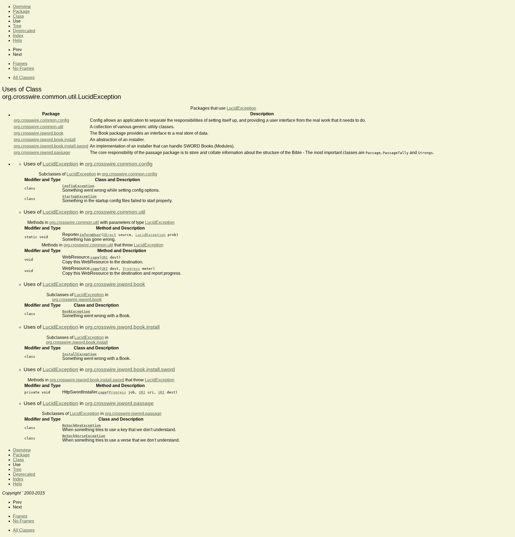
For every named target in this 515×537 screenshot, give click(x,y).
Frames (20, 63)
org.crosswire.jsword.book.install (45, 139)
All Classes (24, 77)
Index (18, 35)
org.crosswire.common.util (38, 126)
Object (109, 235)
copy (95, 257)
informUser (90, 235)
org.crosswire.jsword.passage (42, 152)
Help (17, 40)
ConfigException (78, 186)
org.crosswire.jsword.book (38, 133)
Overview (22, 6)
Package (21, 11)
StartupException (79, 196)
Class (18, 16)
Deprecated (24, 30)
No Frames (23, 68)
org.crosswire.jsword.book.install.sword (51, 146)
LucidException (241, 108)
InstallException (79, 354)
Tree (17, 26)
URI (104, 257)
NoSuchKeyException (81, 425)
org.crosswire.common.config (41, 120)
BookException (76, 311)
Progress (131, 269)
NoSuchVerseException (83, 436)
